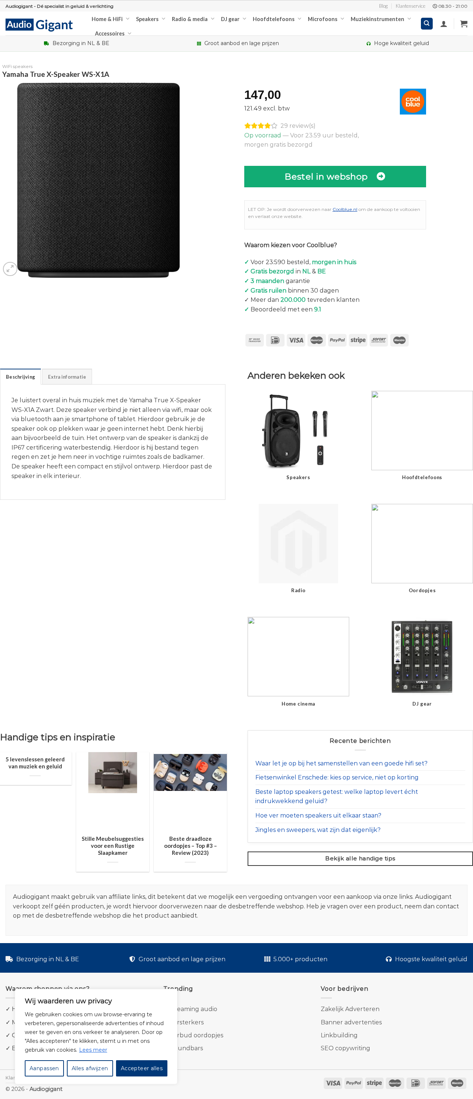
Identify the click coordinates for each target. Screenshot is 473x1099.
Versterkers (187, 1022)
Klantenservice (410, 6)
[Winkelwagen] (463, 24)
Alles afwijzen (90, 1068)
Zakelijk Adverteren (350, 1009)
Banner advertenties (351, 1022)
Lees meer (93, 1050)
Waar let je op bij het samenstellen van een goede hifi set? (341, 763)
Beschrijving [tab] (20, 377)
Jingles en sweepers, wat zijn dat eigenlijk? (318, 829)
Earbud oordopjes (196, 1035)
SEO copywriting (345, 1048)
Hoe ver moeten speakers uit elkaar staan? (318, 815)
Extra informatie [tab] (67, 377)
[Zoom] (10, 269)
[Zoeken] (427, 24)
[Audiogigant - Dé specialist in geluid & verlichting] (43, 24)
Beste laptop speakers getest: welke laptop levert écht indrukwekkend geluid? (336, 796)
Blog (383, 6)
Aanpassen (44, 1068)
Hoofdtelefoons (274, 19)
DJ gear (230, 19)
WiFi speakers (17, 66)
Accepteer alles (142, 1068)
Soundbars (186, 1048)
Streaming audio (192, 1009)
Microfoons (322, 19)
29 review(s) (298, 125)
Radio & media (190, 19)
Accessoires (110, 33)
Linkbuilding (339, 1035)
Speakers (147, 19)
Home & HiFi (107, 19)
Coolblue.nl (345, 209)
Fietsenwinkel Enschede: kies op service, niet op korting (337, 777)
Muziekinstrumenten (377, 19)
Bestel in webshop (326, 176)
